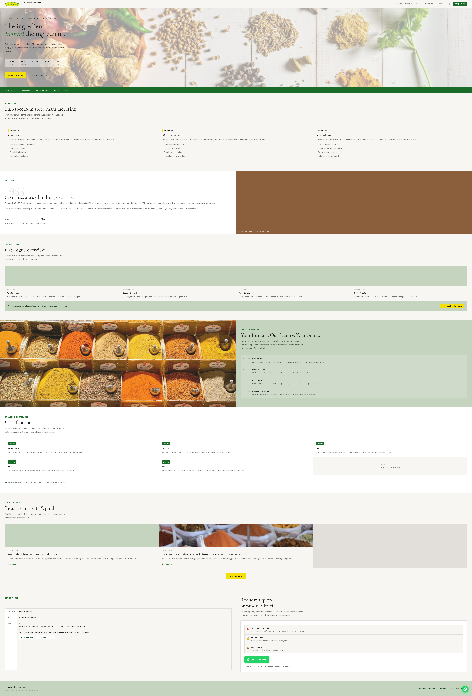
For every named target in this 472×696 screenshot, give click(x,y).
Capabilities (397, 4)
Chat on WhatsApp (258, 659)
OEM (417, 4)
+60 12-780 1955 (25, 611)
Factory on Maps (46, 637)
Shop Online (460, 4)
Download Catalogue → (38, 75)
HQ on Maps (28, 637)
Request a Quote (15, 75)
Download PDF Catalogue (452, 306)
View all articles (236, 576)
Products (408, 4)
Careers (439, 4)
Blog (448, 4)
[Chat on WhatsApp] (465, 689)
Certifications (428, 4)
